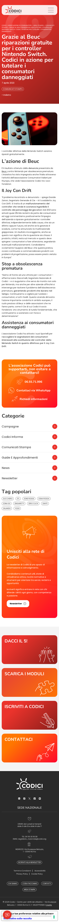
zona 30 (6, 503)
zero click (33, 503)
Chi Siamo (12, 883)
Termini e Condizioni (22, 870)
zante (45, 503)
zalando (7, 508)
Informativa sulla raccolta (18, 918)
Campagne (10, 426)
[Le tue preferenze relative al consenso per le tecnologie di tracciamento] (54, 917)
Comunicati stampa (13, 89)
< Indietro (6, 95)
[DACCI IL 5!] (29, 649)
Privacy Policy (22, 874)
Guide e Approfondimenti (20, 458)
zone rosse (29, 498)
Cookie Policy (37, 874)
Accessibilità (40, 870)
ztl (18, 498)
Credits (49, 905)
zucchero (7, 498)
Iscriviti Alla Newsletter (29, 862)
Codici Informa (12, 437)
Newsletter (9, 478)
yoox (17, 508)
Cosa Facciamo (29, 883)
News (6, 468)
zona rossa (43, 498)
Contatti (47, 883)
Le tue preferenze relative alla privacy (32, 913)
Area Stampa (29, 889)
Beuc (4, 171)
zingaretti (19, 503)
